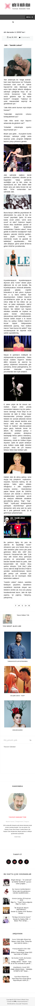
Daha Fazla (17, 836)
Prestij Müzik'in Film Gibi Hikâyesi (21, 949)
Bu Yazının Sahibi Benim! (21, 889)
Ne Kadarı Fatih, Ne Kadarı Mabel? (21, 959)
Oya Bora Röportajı (21, 977)
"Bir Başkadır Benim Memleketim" (21, 908)
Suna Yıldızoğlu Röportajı (21, 939)
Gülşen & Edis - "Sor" (17, 695)
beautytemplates (22, 1001)
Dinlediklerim (17, 730)
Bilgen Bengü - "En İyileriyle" (21, 880)
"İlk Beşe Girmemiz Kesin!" (21, 917)
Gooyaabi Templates (22, 1003)
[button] (29, 17)
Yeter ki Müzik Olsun (23, 999)
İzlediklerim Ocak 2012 (21, 967)
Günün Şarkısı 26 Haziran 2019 (21, 899)
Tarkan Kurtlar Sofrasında (17, 661)
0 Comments (25, 37)
